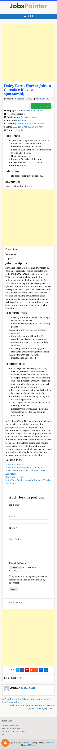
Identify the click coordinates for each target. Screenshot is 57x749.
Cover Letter (15, 539)
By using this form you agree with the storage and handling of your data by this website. (28, 579)
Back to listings (14, 602)
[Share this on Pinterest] (27, 670)
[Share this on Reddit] (32, 670)
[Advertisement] (28, 52)
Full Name (14, 505)
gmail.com (43, 99)
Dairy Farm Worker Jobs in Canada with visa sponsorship (27, 89)
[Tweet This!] (18, 670)
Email (12, 516)
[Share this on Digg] (41, 670)
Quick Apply (41, 106)
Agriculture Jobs (29, 117)
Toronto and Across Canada (30, 124)
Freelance (21, 120)
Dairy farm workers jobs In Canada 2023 (25, 468)
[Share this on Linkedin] (46, 670)
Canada (19, 130)
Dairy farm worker (14, 464)
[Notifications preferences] (5, 743)
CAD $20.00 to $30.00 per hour (28, 127)
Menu (30, 16)
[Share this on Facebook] (22, 670)
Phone (13, 528)
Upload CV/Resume (19, 563)
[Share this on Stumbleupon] (36, 670)
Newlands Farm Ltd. (33, 110)
